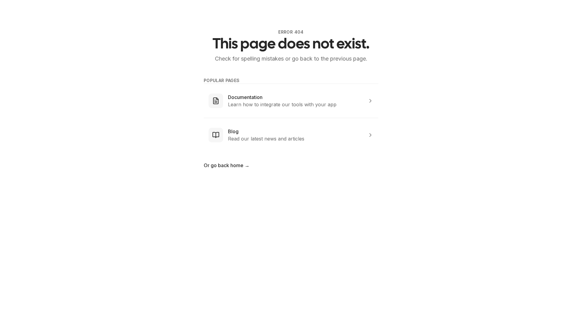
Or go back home (226, 165)
